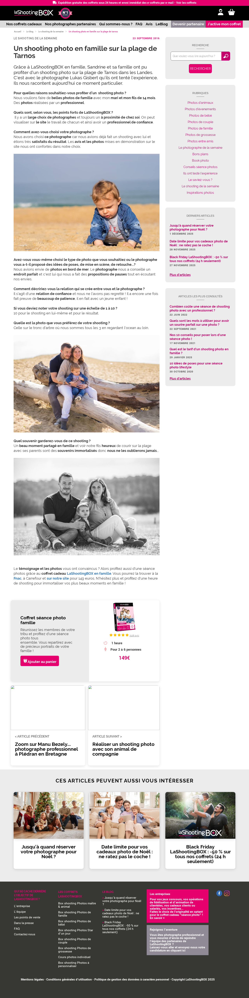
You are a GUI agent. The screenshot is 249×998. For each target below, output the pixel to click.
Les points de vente (27, 917)
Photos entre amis (200, 141)
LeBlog (162, 24)
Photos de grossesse (200, 135)
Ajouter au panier (42, 662)
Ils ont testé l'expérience (200, 173)
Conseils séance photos (200, 167)
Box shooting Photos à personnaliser (73, 964)
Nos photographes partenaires (70, 24)
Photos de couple (200, 122)
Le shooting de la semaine (51, 31)
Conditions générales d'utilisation (69, 979)
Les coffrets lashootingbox (70, 894)
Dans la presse (24, 923)
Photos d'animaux (200, 103)
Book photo (200, 160)
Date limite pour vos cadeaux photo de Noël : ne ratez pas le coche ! (120, 913)
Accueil (17, 31)
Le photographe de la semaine (200, 148)
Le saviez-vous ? (200, 180)
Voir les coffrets (186, 3)
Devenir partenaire (188, 24)
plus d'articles (180, 274)
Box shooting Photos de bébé (74, 923)
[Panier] (231, 12)
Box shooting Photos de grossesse (74, 950)
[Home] (33, 13)
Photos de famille (200, 128)
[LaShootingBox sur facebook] (219, 895)
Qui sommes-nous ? (115, 24)
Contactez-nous (24, 934)
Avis (149, 24)
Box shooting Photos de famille (74, 914)
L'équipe (20, 912)
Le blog (29, 31)
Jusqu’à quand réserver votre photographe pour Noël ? (121, 901)
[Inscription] (220, 12)
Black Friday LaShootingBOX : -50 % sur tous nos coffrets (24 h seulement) (120, 927)
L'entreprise (22, 906)
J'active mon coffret (224, 24)
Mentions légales (32, 979)
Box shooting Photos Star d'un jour (75, 932)
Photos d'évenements (200, 109)
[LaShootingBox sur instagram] (227, 896)
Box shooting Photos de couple (74, 941)
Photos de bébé (200, 115)
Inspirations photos (200, 192)
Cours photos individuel (74, 957)
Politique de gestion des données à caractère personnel (131, 979)
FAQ (139, 24)
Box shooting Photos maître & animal (77, 905)
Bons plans (200, 154)
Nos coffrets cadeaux (24, 24)
